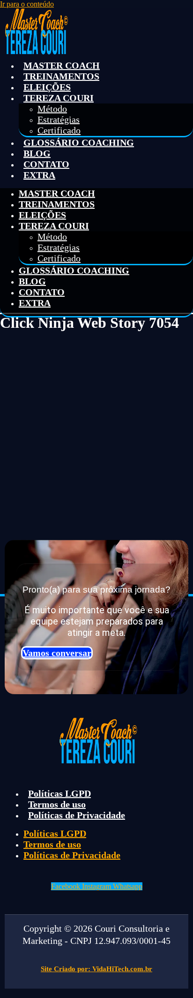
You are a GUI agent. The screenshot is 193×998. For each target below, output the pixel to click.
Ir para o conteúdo (27, 4)
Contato (46, 164)
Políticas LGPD (59, 793)
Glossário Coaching (78, 142)
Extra (39, 175)
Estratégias (58, 119)
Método (52, 108)
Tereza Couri (58, 98)
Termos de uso (57, 804)
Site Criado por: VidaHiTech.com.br (96, 969)
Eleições (47, 87)
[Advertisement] (96, 432)
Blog (37, 153)
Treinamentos (61, 76)
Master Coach (61, 65)
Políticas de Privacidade (76, 815)
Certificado (59, 130)
